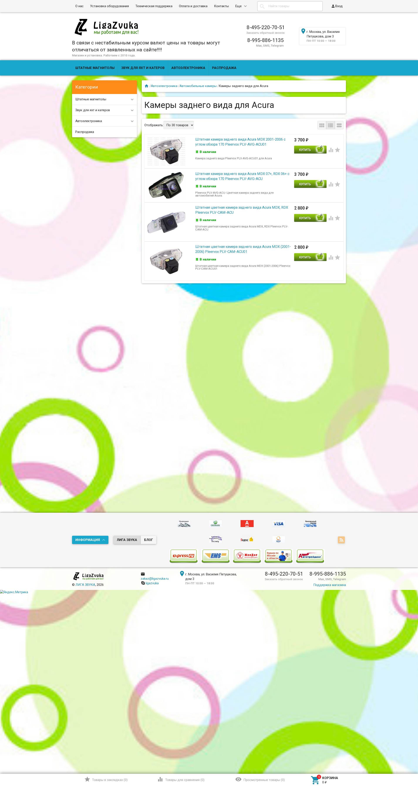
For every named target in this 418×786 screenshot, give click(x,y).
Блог (148, 540)
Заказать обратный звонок (265, 32)
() (106, 779)
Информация (87, 540)
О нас (79, 6)
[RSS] (342, 540)
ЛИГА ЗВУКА (127, 540)
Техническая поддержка (153, 6)
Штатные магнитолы (95, 68)
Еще (238, 6)
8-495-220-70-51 (266, 27)
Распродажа (224, 68)
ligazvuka (152, 583)
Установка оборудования (109, 6)
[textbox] (290, 6)
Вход (337, 6)
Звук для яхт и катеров (143, 68)
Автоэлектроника (188, 68)
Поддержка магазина (329, 585)
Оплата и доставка (193, 6)
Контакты (221, 6)
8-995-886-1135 (265, 40)
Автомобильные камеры (198, 86)
